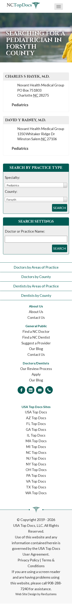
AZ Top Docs (36, 418)
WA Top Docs (36, 493)
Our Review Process (36, 368)
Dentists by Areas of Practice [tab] (36, 286)
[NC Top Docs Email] (40, 390)
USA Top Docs (36, 412)
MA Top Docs (36, 441)
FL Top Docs (36, 423)
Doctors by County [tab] (36, 276)
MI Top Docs (36, 446)
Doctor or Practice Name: (25, 231)
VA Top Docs (36, 481)
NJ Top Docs (36, 458)
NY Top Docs (36, 464)
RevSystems (49, 594)
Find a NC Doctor (36, 331)
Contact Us (36, 317)
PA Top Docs (36, 475)
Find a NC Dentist (36, 337)
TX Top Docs (36, 487)
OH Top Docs (36, 469)
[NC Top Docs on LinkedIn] (30, 390)
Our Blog (36, 348)
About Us (36, 311)
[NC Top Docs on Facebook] (21, 390)
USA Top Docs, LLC (28, 525)
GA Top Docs (36, 429)
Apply (36, 374)
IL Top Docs (36, 435)
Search (59, 208)
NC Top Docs (36, 452)
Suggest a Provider (36, 343)
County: (11, 191)
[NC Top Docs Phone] (49, 390)
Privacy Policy (28, 560)
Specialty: (12, 177)
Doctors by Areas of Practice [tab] (36, 267)
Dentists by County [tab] (36, 295)
